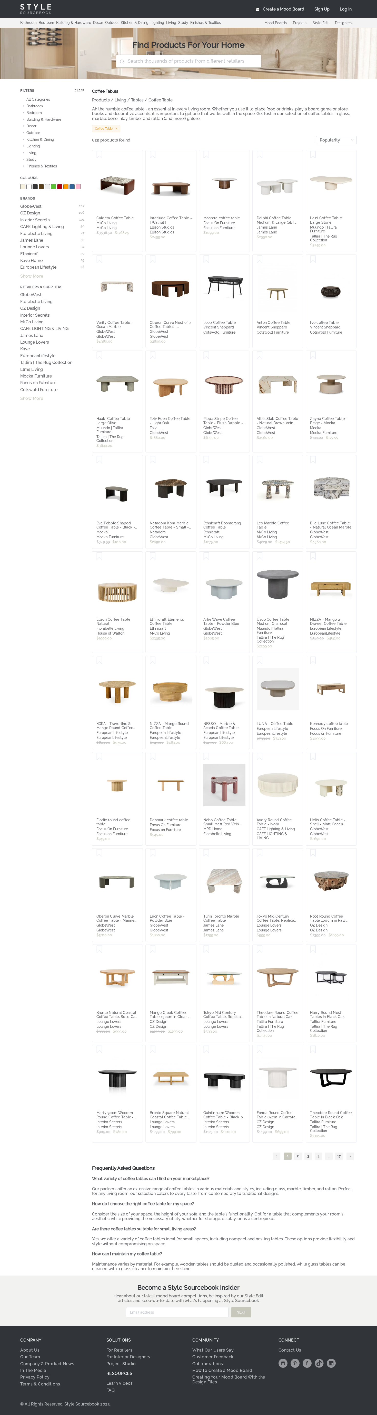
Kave (25, 349)
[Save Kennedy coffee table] (313, 660)
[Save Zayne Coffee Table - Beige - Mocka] (313, 355)
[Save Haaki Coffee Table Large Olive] (99, 355)
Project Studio (121, 1363)
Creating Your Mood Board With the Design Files (228, 1379)
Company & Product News (47, 1363)
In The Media (33, 1370)
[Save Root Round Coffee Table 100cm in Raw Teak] (313, 853)
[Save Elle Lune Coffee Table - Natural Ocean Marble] (313, 460)
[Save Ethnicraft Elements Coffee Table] (153, 556)
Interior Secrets (52, 220)
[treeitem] (52, 99)
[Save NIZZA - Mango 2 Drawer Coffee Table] (313, 556)
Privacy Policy (34, 1377)
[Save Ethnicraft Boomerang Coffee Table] (206, 460)
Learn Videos (119, 1383)
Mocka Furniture (36, 376)
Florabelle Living (52, 233)
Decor (98, 23)
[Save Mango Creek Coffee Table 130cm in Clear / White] (153, 949)
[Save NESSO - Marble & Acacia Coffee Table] (206, 660)
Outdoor (112, 23)
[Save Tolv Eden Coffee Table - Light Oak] (153, 355)
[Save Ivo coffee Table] (313, 259)
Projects (299, 23)
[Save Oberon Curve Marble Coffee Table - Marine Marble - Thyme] (99, 853)
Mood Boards (275, 23)
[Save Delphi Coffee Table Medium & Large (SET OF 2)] (260, 155)
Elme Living (31, 369)
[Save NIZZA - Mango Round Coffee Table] (153, 660)
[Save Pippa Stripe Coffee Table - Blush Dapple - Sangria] (206, 355)
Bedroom (46, 23)
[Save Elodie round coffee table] (99, 757)
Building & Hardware (73, 23)
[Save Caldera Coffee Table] (99, 155)
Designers (343, 23)
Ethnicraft (52, 254)
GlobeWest (52, 206)
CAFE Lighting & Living (52, 226)
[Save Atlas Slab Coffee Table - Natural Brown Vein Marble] (260, 355)
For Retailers (119, 1350)
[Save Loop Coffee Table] (206, 259)
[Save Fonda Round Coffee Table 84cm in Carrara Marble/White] (260, 1049)
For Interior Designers (128, 1356)
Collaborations (207, 1363)
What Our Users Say (213, 1350)
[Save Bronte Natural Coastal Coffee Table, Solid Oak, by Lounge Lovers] (99, 949)
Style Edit (321, 23)
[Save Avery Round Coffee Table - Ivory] (260, 757)
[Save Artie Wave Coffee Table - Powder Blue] (206, 556)
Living (171, 23)
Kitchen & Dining (134, 23)
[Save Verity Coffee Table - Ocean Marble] (99, 259)
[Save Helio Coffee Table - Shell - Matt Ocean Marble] (313, 757)
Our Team (30, 1356)
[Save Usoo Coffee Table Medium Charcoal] (260, 556)
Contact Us (290, 1350)
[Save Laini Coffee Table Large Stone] (313, 155)
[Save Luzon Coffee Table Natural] (99, 556)
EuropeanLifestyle (37, 356)
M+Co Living (32, 322)
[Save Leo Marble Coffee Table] (260, 460)
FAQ (110, 1390)
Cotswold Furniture (38, 390)
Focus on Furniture (38, 383)
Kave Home (52, 260)
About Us (29, 1350)
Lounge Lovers (52, 247)
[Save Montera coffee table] (206, 155)
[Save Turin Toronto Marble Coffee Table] (206, 853)
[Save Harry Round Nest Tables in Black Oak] (313, 949)
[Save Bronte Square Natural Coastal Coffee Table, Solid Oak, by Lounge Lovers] (153, 1049)
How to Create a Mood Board (222, 1370)
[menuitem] (346, 9)
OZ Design (52, 213)
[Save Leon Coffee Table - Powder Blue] (153, 853)
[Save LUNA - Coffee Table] (260, 660)
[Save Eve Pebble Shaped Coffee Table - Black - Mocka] (99, 460)
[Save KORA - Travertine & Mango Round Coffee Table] (99, 660)
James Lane (52, 240)
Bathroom (28, 23)
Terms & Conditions (40, 1384)
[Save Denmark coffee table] (153, 757)
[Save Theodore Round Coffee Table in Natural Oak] (260, 949)
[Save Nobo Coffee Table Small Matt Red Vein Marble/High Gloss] (206, 757)
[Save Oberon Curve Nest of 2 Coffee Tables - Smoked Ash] (153, 259)
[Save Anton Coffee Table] (260, 259)
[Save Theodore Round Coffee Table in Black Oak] (313, 1049)
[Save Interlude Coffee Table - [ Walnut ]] (153, 155)
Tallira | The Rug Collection (46, 362)
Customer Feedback (213, 1356)
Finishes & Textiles (205, 23)
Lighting (157, 23)
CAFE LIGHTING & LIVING (44, 328)
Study (183, 23)
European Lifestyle (52, 267)
